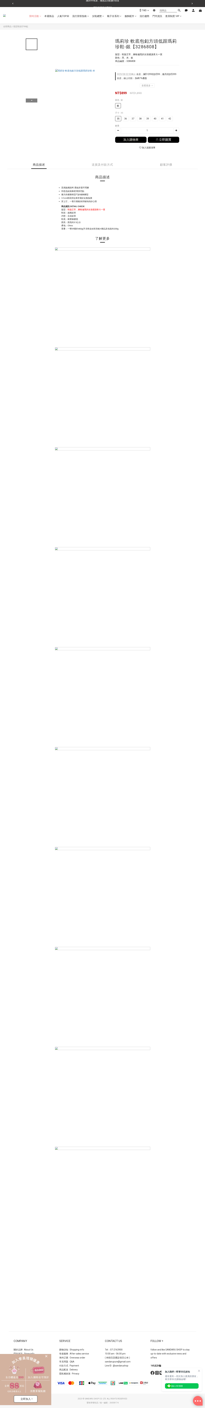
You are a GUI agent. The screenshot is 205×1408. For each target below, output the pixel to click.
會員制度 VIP (172, 16)
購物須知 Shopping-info (71, 1349)
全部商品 (7, 26)
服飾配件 (129, 16)
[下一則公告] (192, 3)
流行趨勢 (144, 16)
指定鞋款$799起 (20, 26)
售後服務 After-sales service (74, 1353)
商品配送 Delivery (68, 1369)
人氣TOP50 (63, 16)
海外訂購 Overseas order (72, 1357)
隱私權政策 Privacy (69, 1373)
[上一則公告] (12, 3)
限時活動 (34, 16)
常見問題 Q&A (66, 1361)
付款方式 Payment (69, 1365)
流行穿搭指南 (79, 16)
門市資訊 (157, 16)
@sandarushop (120, 1365)
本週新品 (49, 16)
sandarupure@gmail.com (118, 1361)
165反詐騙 (156, 1365)
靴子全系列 (113, 16)
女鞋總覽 (97, 16)
